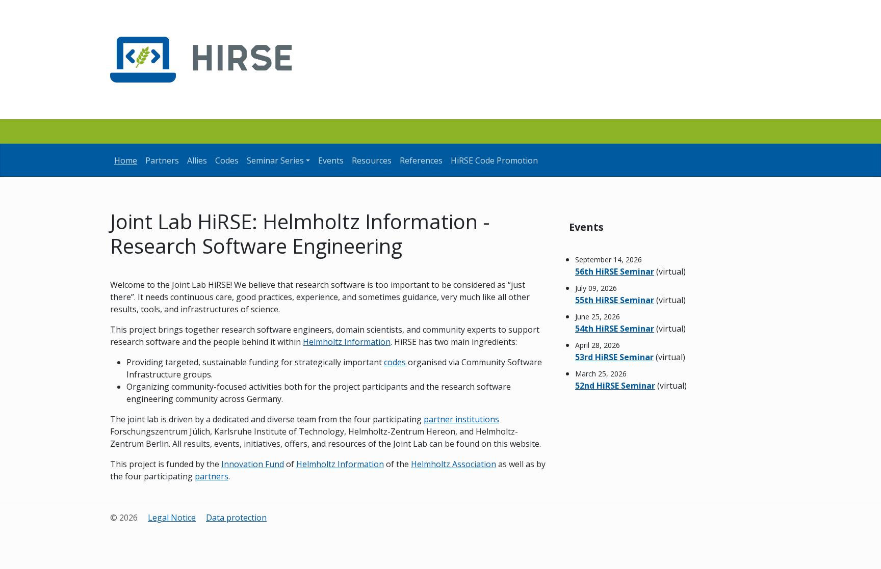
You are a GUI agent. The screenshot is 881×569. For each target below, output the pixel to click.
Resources (372, 160)
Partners (162, 160)
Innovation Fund (252, 464)
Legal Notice (172, 517)
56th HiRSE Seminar (614, 271)
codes (395, 362)
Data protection (236, 517)
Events (331, 160)
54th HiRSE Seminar (614, 328)
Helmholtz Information (347, 341)
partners (211, 476)
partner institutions (461, 419)
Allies (197, 160)
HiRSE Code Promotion (494, 160)
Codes (227, 160)
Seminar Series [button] (275, 160)
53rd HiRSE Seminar (614, 357)
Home (125, 160)
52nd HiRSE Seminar (615, 385)
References (421, 160)
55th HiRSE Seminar (614, 300)
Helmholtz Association (453, 464)
